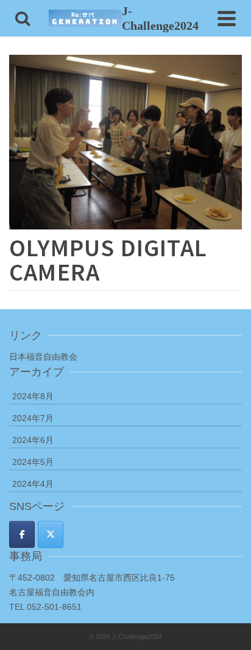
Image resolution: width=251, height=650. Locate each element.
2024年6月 (33, 440)
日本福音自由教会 (43, 357)
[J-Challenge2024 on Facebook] (22, 534)
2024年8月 (33, 396)
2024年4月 (33, 484)
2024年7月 (33, 418)
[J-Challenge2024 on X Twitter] (50, 534)
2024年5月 (33, 462)
